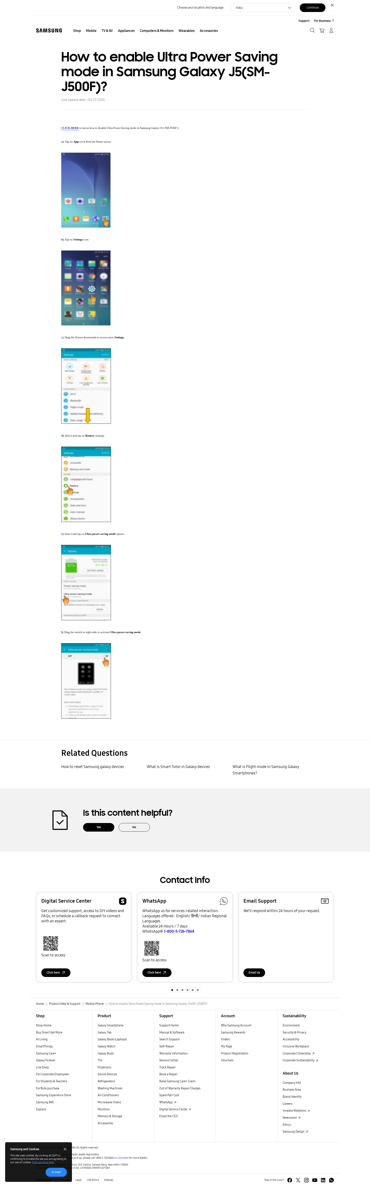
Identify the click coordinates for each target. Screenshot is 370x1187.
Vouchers (227, 1060)
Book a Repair (168, 1074)
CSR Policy (93, 1179)
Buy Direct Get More (49, 1032)
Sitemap (108, 1179)
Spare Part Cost (169, 1095)
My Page (226, 1046)
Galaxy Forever (45, 1060)
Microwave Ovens (109, 1102)
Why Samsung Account (236, 1025)
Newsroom (290, 1118)
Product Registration (234, 1053)
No (134, 827)
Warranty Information (173, 1053)
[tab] (172, 990)
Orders (225, 1039)
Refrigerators (106, 1081)
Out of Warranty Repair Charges (179, 1088)
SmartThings (44, 1046)
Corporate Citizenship (297, 1053)
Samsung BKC (45, 1102)
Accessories (105, 1123)
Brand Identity (292, 1097)
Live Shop (42, 1067)
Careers (287, 1104)
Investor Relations (295, 1110)
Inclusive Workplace (296, 1046)
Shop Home (43, 1025)
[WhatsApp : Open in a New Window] (331, 1180)
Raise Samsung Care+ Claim (177, 1081)
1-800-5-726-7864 (179, 931)
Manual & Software (171, 1032)
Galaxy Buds (106, 1053)
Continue (313, 7)
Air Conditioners (108, 1095)
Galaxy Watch (106, 1046)
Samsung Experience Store (53, 1095)
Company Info (292, 1083)
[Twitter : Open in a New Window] (298, 1180)
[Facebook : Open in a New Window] (289, 1180)
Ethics (287, 1125)
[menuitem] (77, 31)
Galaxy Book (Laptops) (112, 1039)
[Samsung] (49, 30)
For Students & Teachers (51, 1081)
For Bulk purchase (47, 1088)
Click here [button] (53, 972)
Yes (99, 827)
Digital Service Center (173, 1109)
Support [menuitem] (303, 21)
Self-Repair (166, 1046)
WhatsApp (166, 1102)
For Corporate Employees (52, 1074)
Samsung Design (294, 1131)
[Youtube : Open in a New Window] (314, 1180)
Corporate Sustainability (299, 1060)
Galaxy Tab (105, 1032)
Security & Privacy (294, 1032)
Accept (56, 1172)
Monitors (104, 1109)
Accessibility (291, 1039)
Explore (41, 1109)
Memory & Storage (110, 1116)
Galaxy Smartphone (110, 1025)
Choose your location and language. (200, 7)
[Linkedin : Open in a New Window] (323, 1180)
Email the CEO (168, 1116)
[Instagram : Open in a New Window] (306, 1180)
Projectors (104, 1067)
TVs (100, 1060)
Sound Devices (107, 1074)
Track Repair (167, 1067)
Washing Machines (110, 1088)
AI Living (42, 1039)
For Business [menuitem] (322, 21)
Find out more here (43, 1162)
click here (122, 1157)
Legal (78, 1179)
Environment (291, 1025)
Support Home (169, 1025)
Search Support (169, 1039)
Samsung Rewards (233, 1032)
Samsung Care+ (46, 1053)
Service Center (168, 1060)
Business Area (292, 1090)
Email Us (254, 972)
